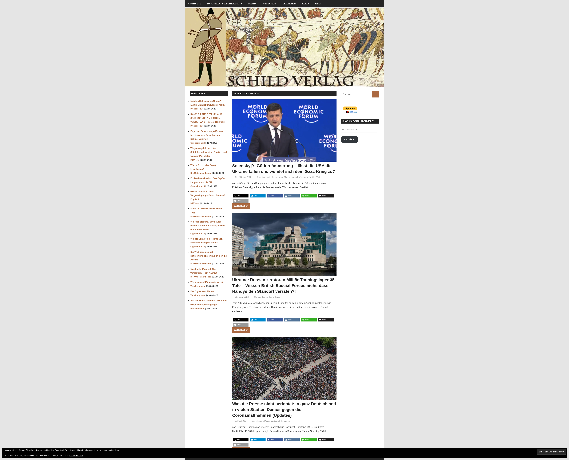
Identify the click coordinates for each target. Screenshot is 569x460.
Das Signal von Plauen (202, 291)
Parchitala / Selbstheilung (223, 4)
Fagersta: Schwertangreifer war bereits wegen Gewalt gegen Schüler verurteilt (206, 135)
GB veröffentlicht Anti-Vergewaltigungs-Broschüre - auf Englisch (207, 195)
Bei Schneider (197, 308)
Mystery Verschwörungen (296, 177)
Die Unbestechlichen (200, 173)
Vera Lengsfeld (198, 286)
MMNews (194, 160)
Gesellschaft (257, 421)
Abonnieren (349, 139)
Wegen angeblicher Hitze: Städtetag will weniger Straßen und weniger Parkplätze (208, 152)
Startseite (194, 4)
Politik (252, 4)
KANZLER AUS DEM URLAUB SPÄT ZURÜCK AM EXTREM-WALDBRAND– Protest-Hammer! (207, 118)
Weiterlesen (241, 206)
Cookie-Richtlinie (76, 456)
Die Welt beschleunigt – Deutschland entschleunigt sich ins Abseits (208, 256)
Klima (305, 4)
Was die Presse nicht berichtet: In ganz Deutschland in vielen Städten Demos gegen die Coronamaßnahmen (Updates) (284, 409)
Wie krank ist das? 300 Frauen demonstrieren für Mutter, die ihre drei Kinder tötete (207, 225)
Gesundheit (289, 4)
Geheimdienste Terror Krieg (270, 177)
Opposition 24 (197, 143)
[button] (240, 195)
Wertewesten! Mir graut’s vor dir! (207, 282)
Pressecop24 (196, 109)
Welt (318, 4)
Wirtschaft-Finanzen (280, 421)
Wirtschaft (269, 4)
